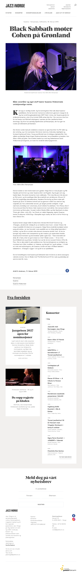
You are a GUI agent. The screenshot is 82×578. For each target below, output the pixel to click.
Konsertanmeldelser (33, 13)
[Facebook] (73, 517)
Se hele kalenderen (65, 457)
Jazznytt (53, 6)
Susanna (15, 281)
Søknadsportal (67, 6)
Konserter (19, 13)
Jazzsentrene (51, 8)
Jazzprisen (68, 5)
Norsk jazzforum (51, 5)
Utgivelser (48, 13)
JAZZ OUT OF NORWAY (63, 13)
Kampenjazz (17, 278)
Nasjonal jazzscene (66, 8)
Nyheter (9, 13)
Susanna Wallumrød (19, 284)
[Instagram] (73, 520)
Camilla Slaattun (10, 545)
